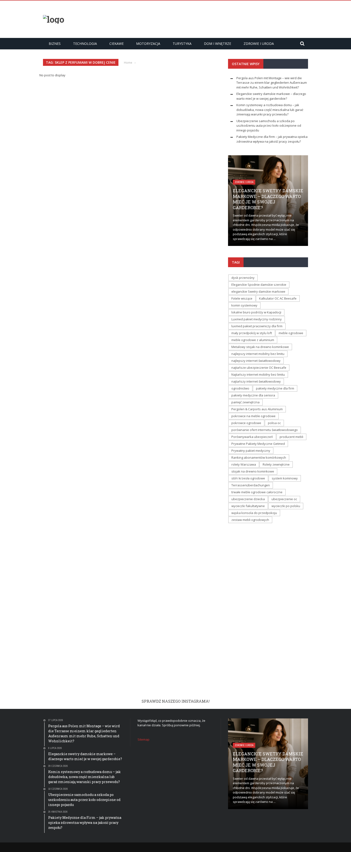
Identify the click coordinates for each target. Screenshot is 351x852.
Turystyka (182, 43)
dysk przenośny (243, 277)
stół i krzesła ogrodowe (248, 478)
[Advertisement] (221, 18)
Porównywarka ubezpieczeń (252, 437)
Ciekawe (116, 43)
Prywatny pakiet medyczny (250, 450)
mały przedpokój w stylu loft (251, 333)
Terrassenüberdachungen (250, 485)
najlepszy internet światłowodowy (256, 360)
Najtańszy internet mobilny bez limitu (258, 374)
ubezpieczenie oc (284, 499)
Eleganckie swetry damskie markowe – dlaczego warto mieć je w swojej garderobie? (271, 96)
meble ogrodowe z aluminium (252, 340)
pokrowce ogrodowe (246, 423)
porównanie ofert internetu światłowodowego (264, 430)
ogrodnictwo (240, 388)
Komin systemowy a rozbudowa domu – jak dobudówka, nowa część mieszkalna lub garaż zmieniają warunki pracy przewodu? (269, 109)
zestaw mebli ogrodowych (250, 520)
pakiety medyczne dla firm (275, 388)
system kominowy (285, 478)
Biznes (55, 43)
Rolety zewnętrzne (276, 464)
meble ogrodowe (291, 333)
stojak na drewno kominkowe (252, 471)
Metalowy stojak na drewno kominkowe (260, 347)
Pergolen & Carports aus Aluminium (257, 409)
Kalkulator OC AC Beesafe (278, 298)
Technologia (85, 43)
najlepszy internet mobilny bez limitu (257, 354)
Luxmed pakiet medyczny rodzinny (256, 319)
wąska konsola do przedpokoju (254, 513)
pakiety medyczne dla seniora (253, 395)
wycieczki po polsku (285, 506)
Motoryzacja (148, 43)
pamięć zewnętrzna (245, 402)
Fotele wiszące (241, 298)
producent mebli (291, 437)
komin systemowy (244, 305)
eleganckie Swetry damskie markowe (258, 291)
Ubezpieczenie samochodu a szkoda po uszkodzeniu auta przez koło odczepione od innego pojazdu (268, 125)
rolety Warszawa (243, 464)
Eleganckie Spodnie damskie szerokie (258, 284)
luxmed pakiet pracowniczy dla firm (256, 326)
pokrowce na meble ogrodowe (253, 416)
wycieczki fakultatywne (248, 506)
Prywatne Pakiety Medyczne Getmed (258, 444)
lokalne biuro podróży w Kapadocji (256, 312)
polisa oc (274, 423)
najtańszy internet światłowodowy (256, 381)
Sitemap (143, 739)
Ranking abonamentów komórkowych (258, 457)
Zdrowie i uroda (259, 43)
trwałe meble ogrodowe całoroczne (256, 492)
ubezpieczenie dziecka (248, 499)
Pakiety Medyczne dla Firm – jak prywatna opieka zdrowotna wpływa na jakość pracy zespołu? (272, 139)
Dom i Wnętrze (217, 43)
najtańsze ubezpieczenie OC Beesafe (258, 367)
